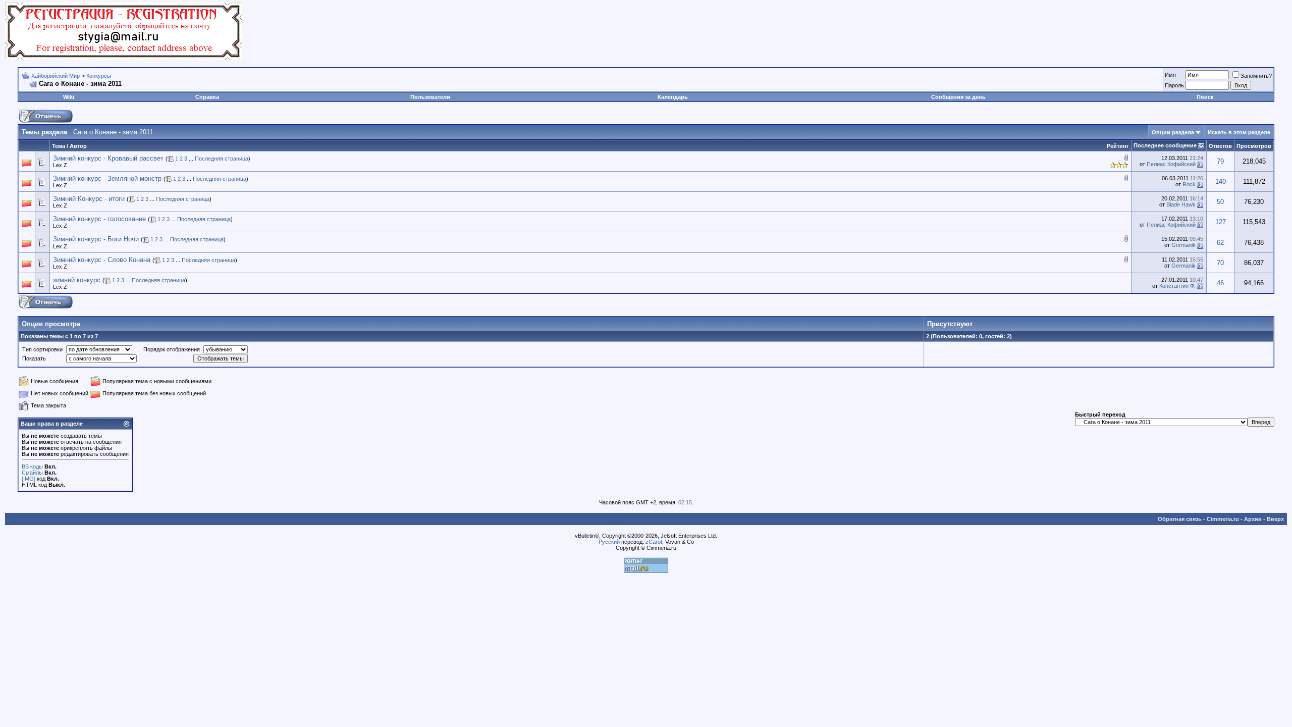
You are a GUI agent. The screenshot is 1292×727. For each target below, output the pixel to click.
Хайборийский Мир (55, 76)
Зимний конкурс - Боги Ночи (96, 239)
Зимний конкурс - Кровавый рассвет (108, 158)
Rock (1189, 184)
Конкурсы (98, 76)
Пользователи (430, 97)
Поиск (1205, 97)
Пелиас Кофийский (1171, 164)
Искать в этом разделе (1239, 132)
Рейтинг (1118, 146)
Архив (1253, 519)
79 (1220, 161)
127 (1220, 222)
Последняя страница (221, 158)
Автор (78, 146)
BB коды (32, 466)
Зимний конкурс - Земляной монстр (107, 178)
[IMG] (28, 479)
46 (1220, 283)
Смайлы (32, 473)
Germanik (1183, 245)
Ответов (1220, 146)
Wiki (68, 97)
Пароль (1174, 85)
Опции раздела (1173, 132)
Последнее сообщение (1165, 145)
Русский (609, 542)
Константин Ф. (1177, 286)
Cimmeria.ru (1223, 519)
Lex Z (60, 165)
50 (1220, 201)
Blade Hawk (1181, 204)
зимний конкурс (76, 280)
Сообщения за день (958, 97)
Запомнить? (1256, 76)
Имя (1170, 75)
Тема (58, 146)
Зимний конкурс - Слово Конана (101, 260)
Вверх (1275, 519)
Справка (207, 97)
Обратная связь (1180, 519)
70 (1220, 263)
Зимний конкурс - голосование (99, 219)
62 (1220, 242)
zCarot (653, 542)
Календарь (673, 97)
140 (1220, 181)
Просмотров (1253, 146)
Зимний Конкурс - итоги (89, 198)
